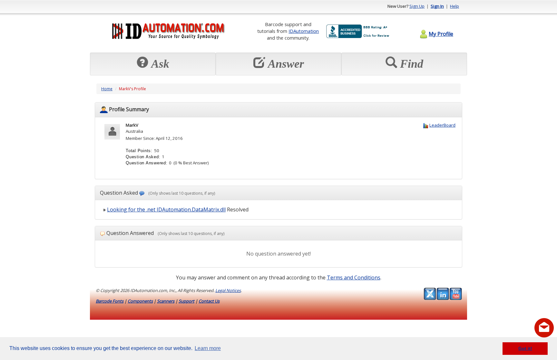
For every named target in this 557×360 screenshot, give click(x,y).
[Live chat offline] (544, 327)
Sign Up (417, 6)
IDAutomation (303, 31)
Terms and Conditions (353, 277)
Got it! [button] (525, 348)
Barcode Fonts (109, 301)
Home (106, 89)
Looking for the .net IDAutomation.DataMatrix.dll (166, 209)
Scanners (165, 301)
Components (140, 301)
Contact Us (209, 301)
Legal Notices (228, 290)
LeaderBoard (442, 125)
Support (186, 301)
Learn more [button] (208, 348)
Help (454, 6)
